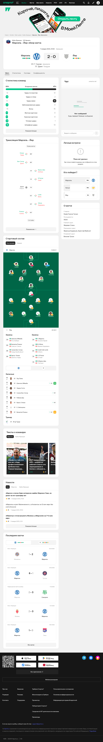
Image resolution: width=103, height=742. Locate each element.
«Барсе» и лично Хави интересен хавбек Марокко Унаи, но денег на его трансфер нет (29, 494)
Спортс (7, 35)
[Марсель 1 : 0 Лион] (23, 58)
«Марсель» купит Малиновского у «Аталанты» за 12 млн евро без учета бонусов (29, 505)
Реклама (20, 695)
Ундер (22, 155)
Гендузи (47, 66)
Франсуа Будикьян (70, 231)
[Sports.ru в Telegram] (84, 658)
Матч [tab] (7, 73)
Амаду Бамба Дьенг (17, 352)
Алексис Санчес (16, 346)
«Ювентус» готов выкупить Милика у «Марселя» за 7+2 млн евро (29, 517)
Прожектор (36, 700)
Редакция (5, 695)
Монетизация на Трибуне (40, 695)
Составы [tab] (27, 73)
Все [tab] (8, 487)
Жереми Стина (69, 225)
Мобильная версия (51, 680)
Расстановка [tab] (10, 243)
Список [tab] (19, 243)
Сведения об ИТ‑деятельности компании (45, 711)
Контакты (5, 700)
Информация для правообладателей (65, 700)
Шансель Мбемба (16, 339)
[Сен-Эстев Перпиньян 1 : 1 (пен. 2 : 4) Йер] (73, 58)
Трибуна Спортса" (38, 689)
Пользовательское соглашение (63, 689)
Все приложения (36, 672)
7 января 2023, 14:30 (47, 49)
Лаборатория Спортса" (39, 706)
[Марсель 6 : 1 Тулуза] (28, 58)
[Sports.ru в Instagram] (98, 658)
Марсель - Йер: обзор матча (39, 35)
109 (9, 499)
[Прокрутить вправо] (52, 458)
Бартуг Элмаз (15, 355)
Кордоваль (41, 205)
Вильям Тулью (69, 236)
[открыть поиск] (84, 2)
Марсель (25, 55)
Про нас (5, 689)
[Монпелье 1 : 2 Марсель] (29, 58)
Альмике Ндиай (42, 341)
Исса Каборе (15, 341)
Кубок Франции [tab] (24, 487)
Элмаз (22, 153)
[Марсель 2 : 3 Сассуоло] (26, 58)
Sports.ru (7, 729)
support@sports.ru (37, 724)
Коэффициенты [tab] (39, 73)
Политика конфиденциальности (63, 695)
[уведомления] (88, 2)
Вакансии (20, 689)
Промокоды (36, 717)
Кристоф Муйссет (84, 231)
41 (8, 521)
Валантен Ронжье (16, 344)
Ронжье (21, 211)
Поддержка (21, 700)
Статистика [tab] (16, 73)
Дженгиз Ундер (16, 357)
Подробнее (92, 731)
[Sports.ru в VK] (91, 658)
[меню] (17, 2)
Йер (75, 55)
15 (8, 510)
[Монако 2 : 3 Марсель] (24, 58)
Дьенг (40, 66)
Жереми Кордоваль (43, 346)
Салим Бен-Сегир (17, 350)
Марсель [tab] (14, 487)
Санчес (39, 64)
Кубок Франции (27, 35)
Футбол (12, 35)
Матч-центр (18, 35)
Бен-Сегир (20, 161)
